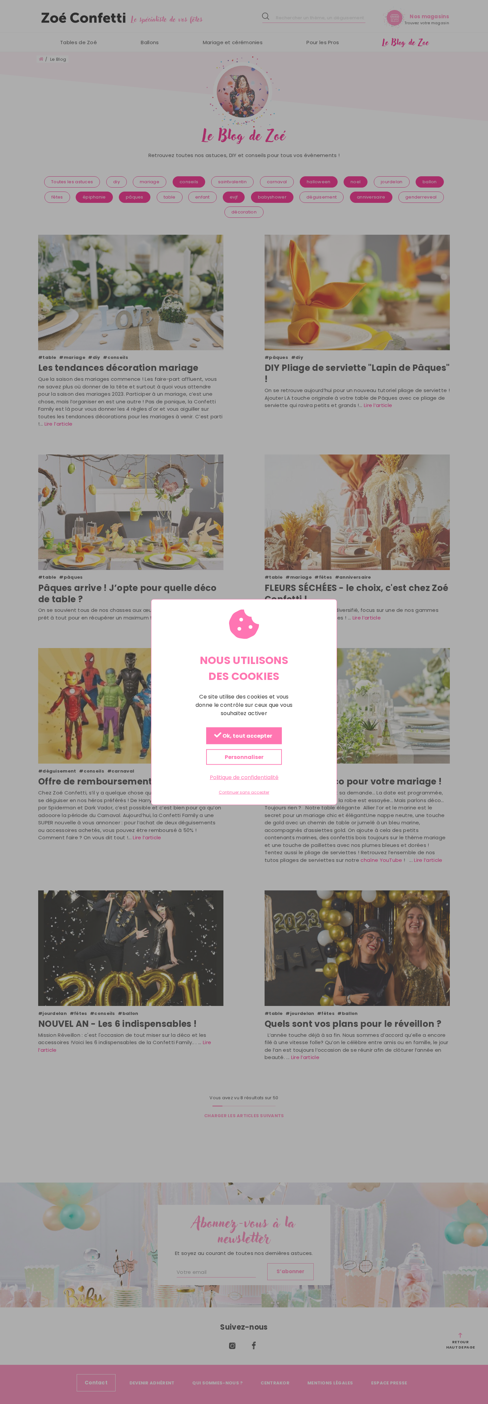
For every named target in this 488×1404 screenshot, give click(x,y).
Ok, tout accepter (246, 736)
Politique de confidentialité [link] (244, 777)
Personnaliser (244, 757)
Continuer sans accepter (244, 792)
